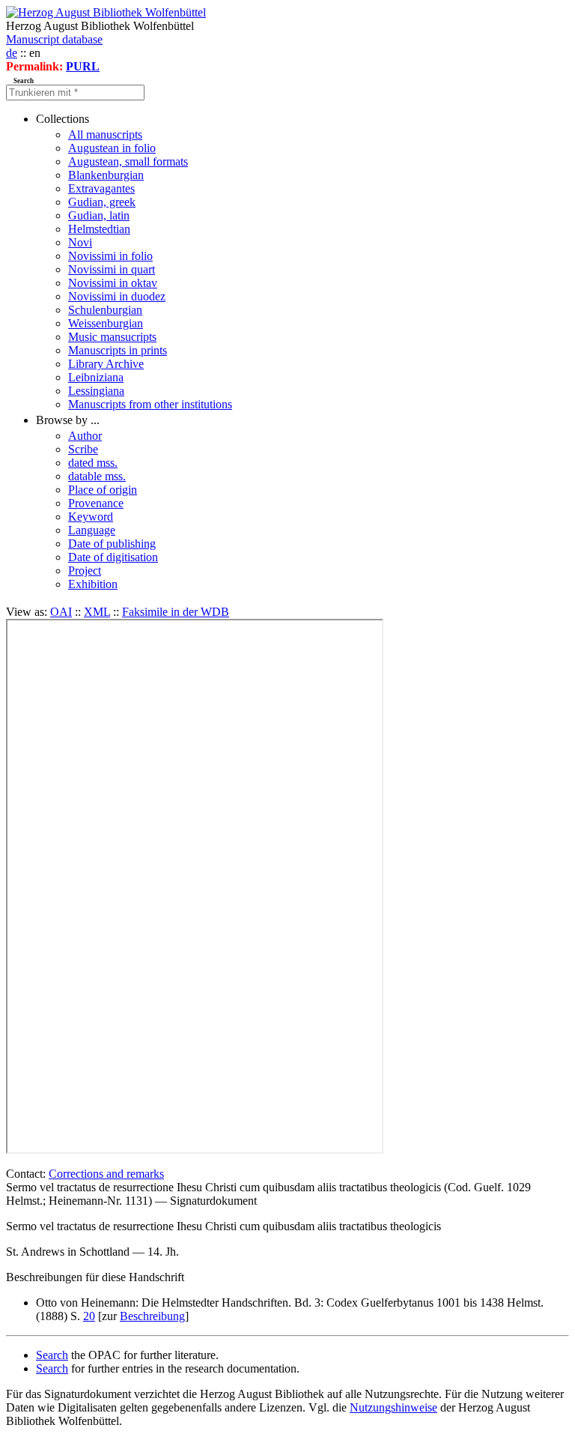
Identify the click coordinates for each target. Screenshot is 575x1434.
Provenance (96, 503)
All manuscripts (105, 134)
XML (97, 611)
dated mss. (93, 462)
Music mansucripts (112, 336)
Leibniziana (96, 377)
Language (91, 530)
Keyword (90, 516)
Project (84, 570)
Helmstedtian (99, 229)
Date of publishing (112, 543)
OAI (61, 611)
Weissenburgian (105, 323)
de (11, 52)
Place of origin (102, 489)
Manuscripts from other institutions (150, 404)
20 (89, 1316)
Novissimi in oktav (112, 282)
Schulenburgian (105, 309)
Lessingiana (96, 390)
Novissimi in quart (111, 269)
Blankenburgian (106, 175)
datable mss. (97, 476)
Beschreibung (152, 1316)
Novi (80, 242)
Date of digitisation (113, 557)
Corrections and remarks (106, 1173)
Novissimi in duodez (116, 296)
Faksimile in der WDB (175, 611)
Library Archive (106, 363)
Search (52, 1355)
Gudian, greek (102, 202)
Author (85, 435)
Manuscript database (54, 39)
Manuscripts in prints (117, 350)
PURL (83, 66)
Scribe (83, 449)
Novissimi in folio (110, 255)
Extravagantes (101, 188)
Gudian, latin (99, 215)
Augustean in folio (112, 148)
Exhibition (93, 584)
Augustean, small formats (128, 161)
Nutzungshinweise (393, 1407)
